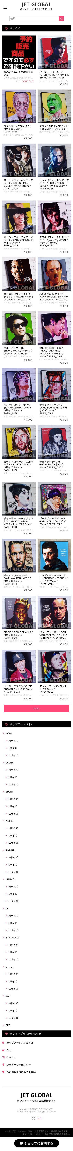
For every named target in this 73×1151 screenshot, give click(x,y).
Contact (11, 1057)
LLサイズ (13, 755)
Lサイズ (13, 747)
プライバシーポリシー (19, 1064)
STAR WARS (12, 937)
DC (7, 908)
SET (8, 1025)
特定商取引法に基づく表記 (21, 1071)
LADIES (9, 762)
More (36, 708)
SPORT (9, 791)
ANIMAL (10, 850)
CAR (8, 995)
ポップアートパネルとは (20, 1042)
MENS (9, 733)
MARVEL (10, 879)
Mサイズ (13, 740)
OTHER (9, 966)
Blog (9, 1050)
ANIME (9, 820)
